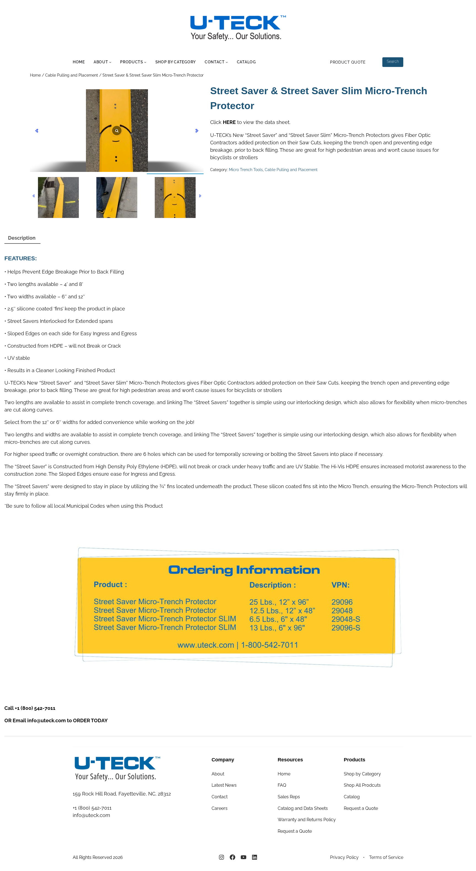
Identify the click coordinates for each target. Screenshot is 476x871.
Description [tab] (22, 238)
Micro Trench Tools (246, 169)
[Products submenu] (145, 62)
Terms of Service (386, 857)
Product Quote (348, 62)
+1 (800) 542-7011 (35, 708)
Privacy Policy (344, 857)
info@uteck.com (46, 720)
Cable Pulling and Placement (71, 75)
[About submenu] (110, 62)
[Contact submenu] (227, 62)
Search (393, 61)
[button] (200, 196)
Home (35, 75)
